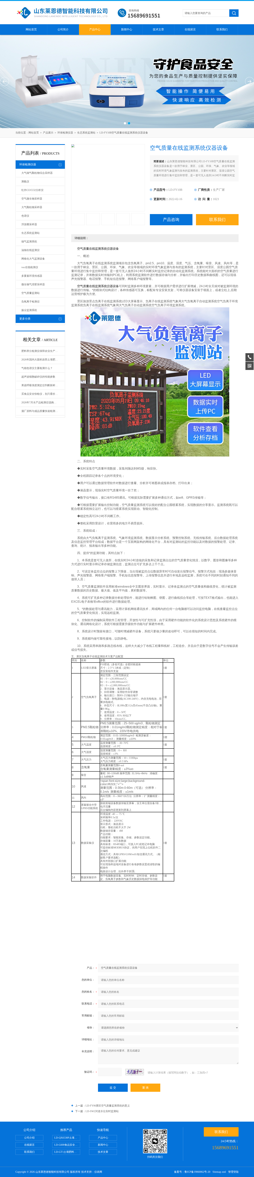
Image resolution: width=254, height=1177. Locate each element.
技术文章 (158, 29)
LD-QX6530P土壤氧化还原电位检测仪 (67, 1137)
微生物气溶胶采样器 (33, 284)
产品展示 (48, 132)
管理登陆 (233, 1171)
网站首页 (31, 29)
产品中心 (94, 29)
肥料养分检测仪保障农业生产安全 (40, 351)
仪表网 (98, 1171)
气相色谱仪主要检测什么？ (37, 368)
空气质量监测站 (30, 293)
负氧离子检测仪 (30, 301)
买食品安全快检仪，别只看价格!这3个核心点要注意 (43, 394)
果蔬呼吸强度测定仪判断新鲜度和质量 (43, 385)
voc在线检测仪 (29, 267)
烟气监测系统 (29, 241)
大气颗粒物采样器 (31, 207)
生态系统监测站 (86, 132)
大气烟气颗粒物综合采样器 (37, 173)
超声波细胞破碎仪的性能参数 (38, 376)
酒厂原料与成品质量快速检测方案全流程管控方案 (43, 411)
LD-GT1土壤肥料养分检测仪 (67, 1152)
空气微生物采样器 (31, 198)
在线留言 (190, 29)
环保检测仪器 (65, 132)
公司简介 (63, 29)
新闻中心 (126, 29)
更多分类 (24, 318)
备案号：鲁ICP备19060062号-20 (192, 1171)
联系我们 (222, 29)
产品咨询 (171, 219)
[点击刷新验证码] (134, 1072)
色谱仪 (25, 215)
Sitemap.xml (219, 1171)
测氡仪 (25, 181)
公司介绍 (29, 1137)
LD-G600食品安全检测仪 (67, 1144)
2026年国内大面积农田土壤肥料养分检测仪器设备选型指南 (43, 359)
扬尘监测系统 (29, 310)
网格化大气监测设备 (33, 258)
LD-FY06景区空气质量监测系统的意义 (108, 1105)
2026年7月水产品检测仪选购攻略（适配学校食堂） (43, 402)
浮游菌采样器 (29, 224)
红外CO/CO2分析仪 (32, 190)
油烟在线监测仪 (30, 250)
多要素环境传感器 (31, 275)
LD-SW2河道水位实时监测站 (102, 1111)
